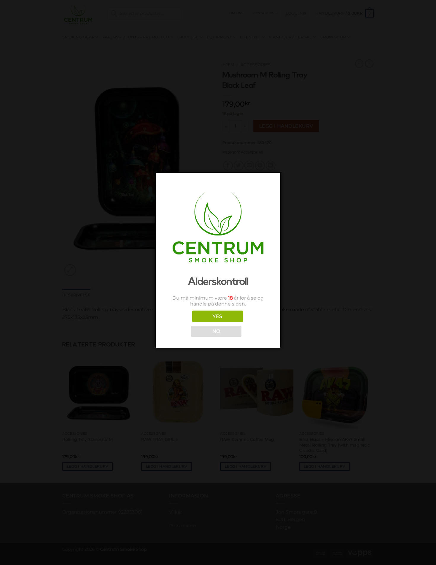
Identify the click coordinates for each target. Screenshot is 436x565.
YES (217, 316)
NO (216, 331)
